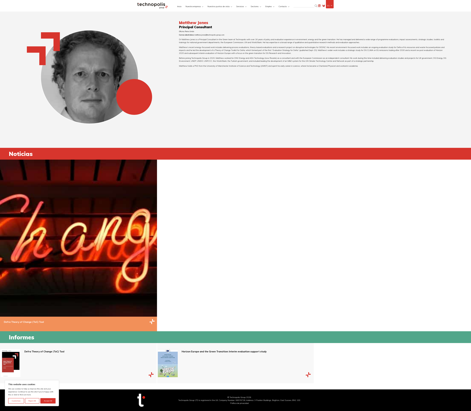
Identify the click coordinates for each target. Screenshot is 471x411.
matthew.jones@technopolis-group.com (209, 35)
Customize (16, 401)
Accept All (48, 401)
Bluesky (323, 6)
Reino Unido (189, 31)
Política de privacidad (239, 403)
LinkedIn (319, 6)
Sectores (255, 6)
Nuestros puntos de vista (218, 6)
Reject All (32, 401)
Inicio (179, 6)
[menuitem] (329, 5)
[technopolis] (152, 8)
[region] (32, 393)
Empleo (268, 6)
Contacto (283, 6)
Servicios (240, 6)
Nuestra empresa (193, 6)
